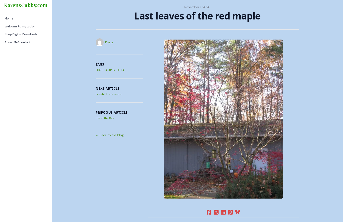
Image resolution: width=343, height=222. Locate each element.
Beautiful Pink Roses (108, 94)
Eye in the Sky (105, 118)
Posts (109, 42)
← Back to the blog (110, 135)
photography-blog (110, 70)
